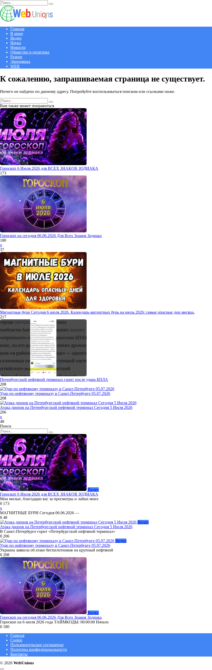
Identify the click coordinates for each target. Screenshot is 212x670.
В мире (16, 33)
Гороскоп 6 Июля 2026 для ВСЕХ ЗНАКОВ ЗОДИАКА (49, 168)
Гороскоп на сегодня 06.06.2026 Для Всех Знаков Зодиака (51, 235)
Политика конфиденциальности (38, 649)
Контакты (19, 654)
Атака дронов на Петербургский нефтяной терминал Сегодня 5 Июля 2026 (66, 407)
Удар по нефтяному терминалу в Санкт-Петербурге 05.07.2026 (55, 393)
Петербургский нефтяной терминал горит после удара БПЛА (54, 379)
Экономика (20, 61)
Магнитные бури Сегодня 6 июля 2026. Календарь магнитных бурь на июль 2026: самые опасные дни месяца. (97, 312)
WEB (15, 66)
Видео (15, 38)
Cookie (16, 640)
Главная (17, 29)
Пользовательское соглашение (37, 645)
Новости (18, 47)
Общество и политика (29, 52)
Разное (16, 57)
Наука (15, 43)
